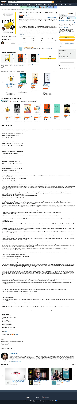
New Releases (29, 4)
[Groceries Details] (37, 4)
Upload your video (5, 344)
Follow (13, 42)
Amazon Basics (18, 4)
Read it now (50, 48)
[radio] (63, 14)
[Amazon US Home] (28, 398)
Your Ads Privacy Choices (51, 400)
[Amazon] (4, 1)
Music (70, 4)
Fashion (62, 4)
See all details (21, 44)
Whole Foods (40, 4)
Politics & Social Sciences (8, 9)
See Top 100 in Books (20, 328)
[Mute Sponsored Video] (25, 378)
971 (39, 117)
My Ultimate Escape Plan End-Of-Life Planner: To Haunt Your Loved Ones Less (63, 381)
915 (20, 117)
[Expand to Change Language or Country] (41, 397)
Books (51, 4)
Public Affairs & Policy (23, 9)
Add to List (63, 61)
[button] (2, 4)
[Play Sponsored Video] (38, 374)
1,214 (10, 117)
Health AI (6, 4)
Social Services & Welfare (31, 9)
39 (29, 117)
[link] (20, 58)
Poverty (5, 331)
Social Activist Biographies (9, 332)
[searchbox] (31, 2)
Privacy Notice (30, 400)
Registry (66, 4)
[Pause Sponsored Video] (25, 376)
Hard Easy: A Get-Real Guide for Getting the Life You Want (41, 381)
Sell (59, 4)
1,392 (50, 117)
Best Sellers (24, 4)
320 (69, 115)
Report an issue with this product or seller (27, 36)
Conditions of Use (24, 400)
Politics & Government (15, 9)
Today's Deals (46, 4)
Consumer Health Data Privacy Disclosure (39, 400)
